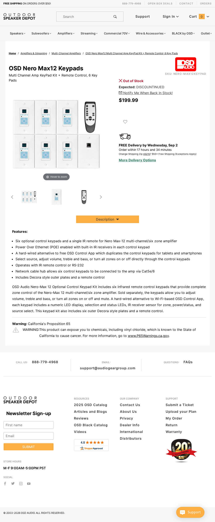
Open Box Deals (160, 3)
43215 (146, 154)
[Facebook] (5, 483)
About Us (128, 411)
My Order (174, 418)
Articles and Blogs (90, 411)
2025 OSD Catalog (90, 405)
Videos (80, 432)
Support (142, 16)
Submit (28, 447)
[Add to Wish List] (125, 122)
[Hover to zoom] (56, 134)
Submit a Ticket (180, 405)
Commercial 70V (116, 33)
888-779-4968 (45, 362)
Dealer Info (130, 425)
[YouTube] (29, 483)
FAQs (188, 362)
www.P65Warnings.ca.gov (148, 336)
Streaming (88, 33)
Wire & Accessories (150, 33)
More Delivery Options (137, 160)
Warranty (174, 432)
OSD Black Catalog (91, 425)
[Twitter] (13, 483)
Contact (186, 3)
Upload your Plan (181, 411)
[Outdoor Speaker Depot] (19, 16)
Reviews (81, 418)
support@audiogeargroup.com (107, 368)
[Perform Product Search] (115, 16)
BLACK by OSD (182, 33)
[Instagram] (21, 483)
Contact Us (130, 405)
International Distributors (131, 435)
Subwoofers (40, 33)
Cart (196, 16)
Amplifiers (65, 33)
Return (172, 425)
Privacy (126, 418)
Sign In (169, 16)
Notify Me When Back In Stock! (147, 93)
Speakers (16, 33)
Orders (206, 3)
